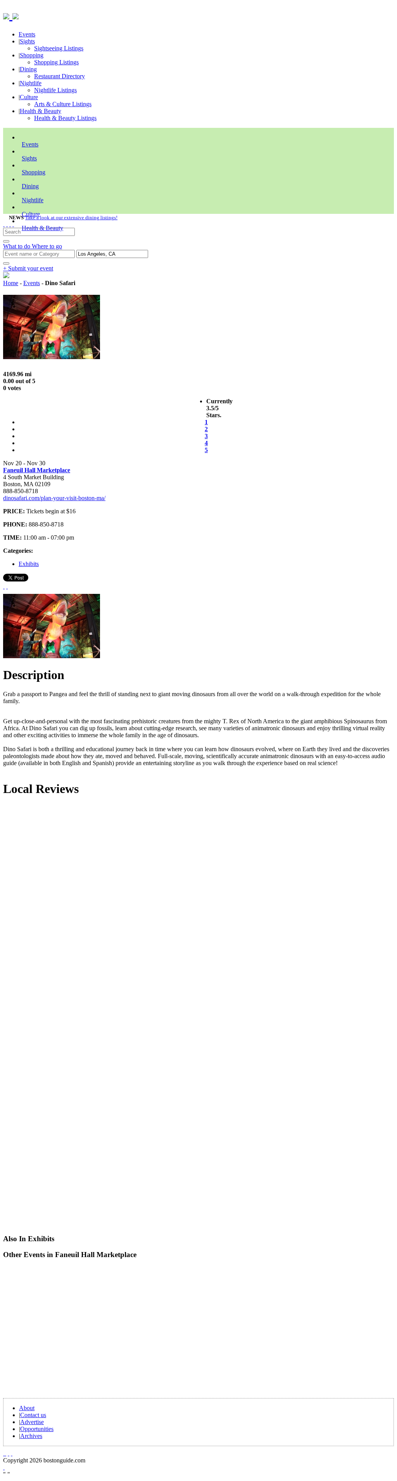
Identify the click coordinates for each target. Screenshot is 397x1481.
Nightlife (30, 83)
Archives (31, 1436)
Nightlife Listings (55, 90)
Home (10, 283)
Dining (28, 69)
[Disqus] (198, 908)
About (27, 1408)
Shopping (31, 55)
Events (27, 34)
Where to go (47, 246)
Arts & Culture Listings (62, 104)
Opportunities (37, 1429)
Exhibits (29, 564)
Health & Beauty (40, 111)
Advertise (32, 1422)
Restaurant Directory (59, 76)
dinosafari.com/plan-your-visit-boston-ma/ (54, 498)
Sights (27, 41)
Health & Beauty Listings (65, 118)
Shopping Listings (56, 62)
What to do (17, 246)
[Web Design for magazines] (4, 1467)
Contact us (33, 1415)
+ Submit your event (28, 268)
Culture (29, 97)
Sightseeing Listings (58, 48)
